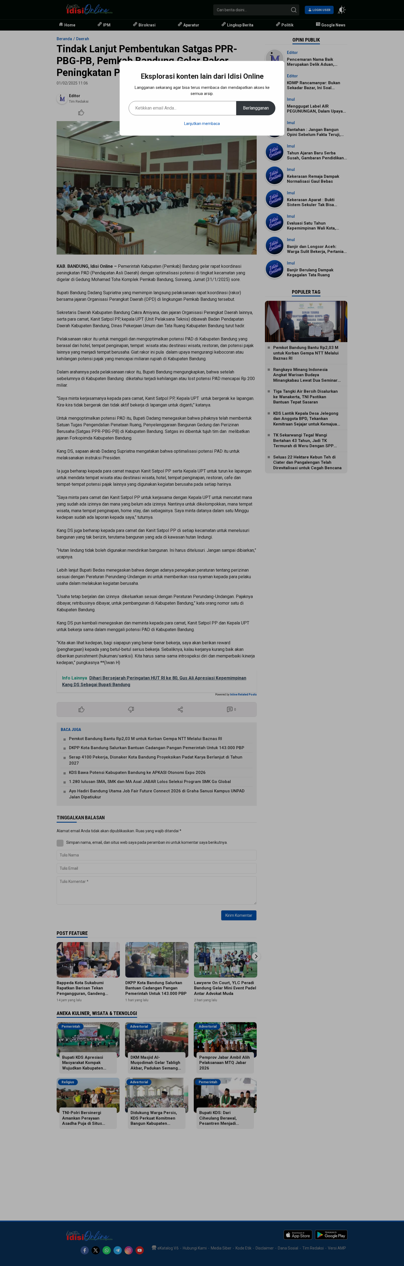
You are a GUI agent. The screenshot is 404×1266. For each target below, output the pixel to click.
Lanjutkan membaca (202, 123)
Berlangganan (256, 108)
